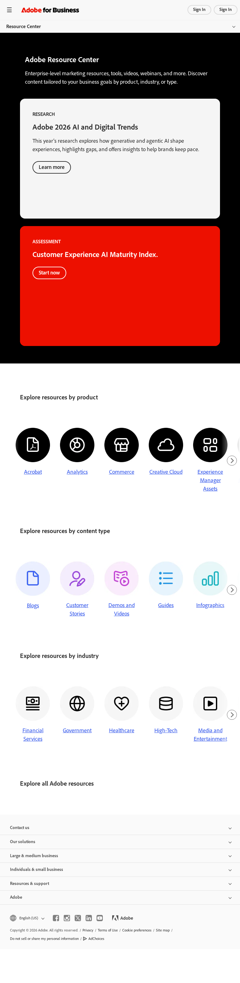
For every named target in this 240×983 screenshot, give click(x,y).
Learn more (52, 167)
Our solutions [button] (22, 841)
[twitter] (78, 918)
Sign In (199, 9)
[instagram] (67, 918)
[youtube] (100, 918)
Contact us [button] (19, 827)
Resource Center (23, 26)
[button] (26, 918)
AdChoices (96, 938)
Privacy (87, 930)
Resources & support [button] (29, 883)
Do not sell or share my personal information (44, 938)
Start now (49, 272)
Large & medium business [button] (34, 855)
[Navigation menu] (9, 10)
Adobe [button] (16, 897)
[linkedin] (89, 918)
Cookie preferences (137, 930)
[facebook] (56, 918)
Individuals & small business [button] (36, 869)
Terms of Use (108, 930)
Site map (163, 930)
